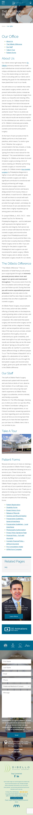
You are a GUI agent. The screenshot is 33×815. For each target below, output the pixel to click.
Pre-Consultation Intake (14, 547)
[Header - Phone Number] (30, 3)
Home (3, 26)
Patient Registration (13, 505)
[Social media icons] (15, 776)
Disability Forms (11, 507)
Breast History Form (13, 510)
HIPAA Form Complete (14, 549)
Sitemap (25, 796)
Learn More (14, 616)
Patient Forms (11, 53)
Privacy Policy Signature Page (16, 533)
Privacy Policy (18, 796)
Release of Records (12, 513)
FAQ (6, 567)
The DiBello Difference (14, 44)
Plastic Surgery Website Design (13, 800)
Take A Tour (10, 50)
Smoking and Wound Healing (16, 516)
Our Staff (9, 47)
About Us (9, 41)
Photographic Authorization (16, 530)
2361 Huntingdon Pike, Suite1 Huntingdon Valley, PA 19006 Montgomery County (18, 743)
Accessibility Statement (16, 798)
